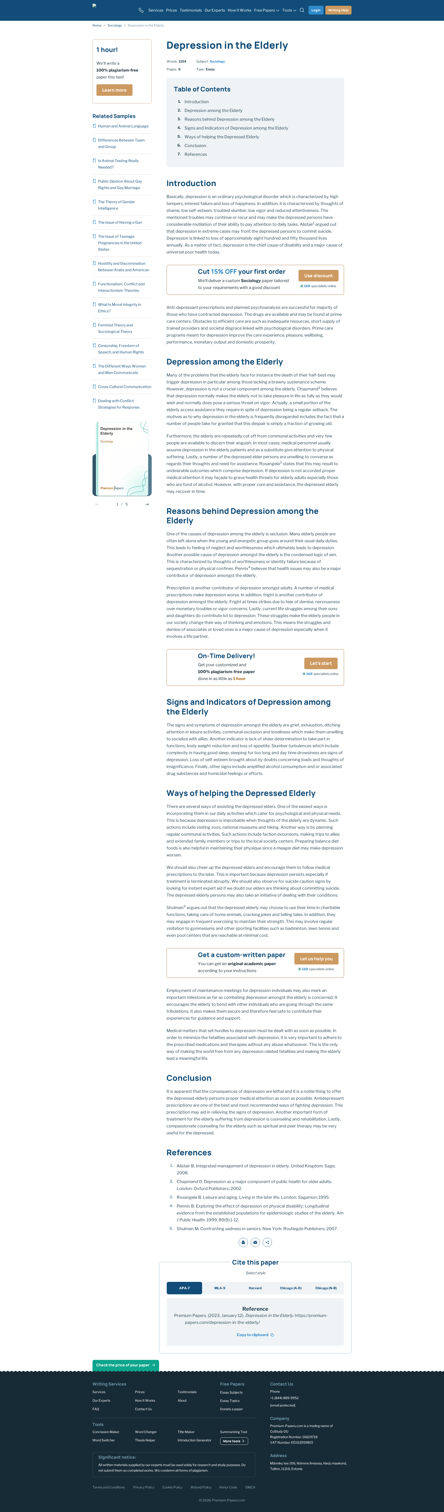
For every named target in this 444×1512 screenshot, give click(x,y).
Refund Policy (201, 1487)
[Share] (267, 1242)
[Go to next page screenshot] (147, 504)
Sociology (217, 61)
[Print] (243, 1242)
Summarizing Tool (233, 1432)
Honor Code (228, 1487)
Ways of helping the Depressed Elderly (222, 136)
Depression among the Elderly (214, 110)
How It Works (145, 1400)
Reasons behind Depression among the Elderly (230, 119)
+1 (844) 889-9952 (284, 1398)
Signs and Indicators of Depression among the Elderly (236, 128)
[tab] (184, 1288)
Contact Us (143, 1409)
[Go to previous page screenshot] (97, 504)
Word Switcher (103, 1440)
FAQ (95, 1409)
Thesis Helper (145, 1440)
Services (98, 1392)
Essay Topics (230, 1401)
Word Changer (146, 1432)
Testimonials (187, 1392)
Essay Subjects (231, 1392)
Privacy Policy (143, 1487)
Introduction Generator (194, 1440)
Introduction (197, 101)
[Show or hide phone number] (141, 10)
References (196, 154)
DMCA (250, 1487)
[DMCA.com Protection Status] (277, 1486)
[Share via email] (255, 1242)
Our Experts (101, 1400)
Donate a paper (231, 1409)
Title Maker (186, 1432)
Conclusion (195, 145)
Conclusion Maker (105, 1432)
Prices (140, 1392)
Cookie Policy (172, 1487)
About (182, 1400)
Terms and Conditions (108, 1487)
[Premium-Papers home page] (112, 10)
